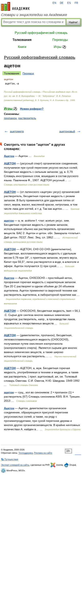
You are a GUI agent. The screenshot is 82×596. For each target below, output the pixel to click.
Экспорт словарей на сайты (15, 465)
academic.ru (15, 6)
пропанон (10, 118)
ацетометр (17, 131)
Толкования (22, 39)
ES (69, 3)
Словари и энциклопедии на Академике (34, 15)
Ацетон (9, 156)
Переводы (60, 39)
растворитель (27, 118)
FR (76, 3)
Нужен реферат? (32, 108)
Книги (22, 47)
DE (61, 3)
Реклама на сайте (43, 453)
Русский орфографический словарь (41, 32)
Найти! (73, 22)
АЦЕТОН (10, 163)
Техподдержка (26, 453)
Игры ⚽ (60, 47)
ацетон (9, 220)
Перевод (28, 73)
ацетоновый (67, 131)
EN (54, 3)
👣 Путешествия (9, 459)
